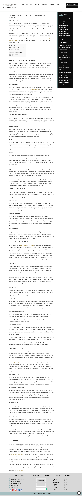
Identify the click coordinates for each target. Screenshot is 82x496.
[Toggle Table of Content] (23, 46)
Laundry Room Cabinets (64, 35)
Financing (51, 4)
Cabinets (28, 4)
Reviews (41, 485)
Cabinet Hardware (63, 20)
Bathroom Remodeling (64, 18)
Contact (40, 7)
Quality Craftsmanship (15, 49)
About (44, 4)
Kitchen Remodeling (64, 33)
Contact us (41, 480)
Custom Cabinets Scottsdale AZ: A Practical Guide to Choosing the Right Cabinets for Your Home (65, 55)
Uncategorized (62, 39)
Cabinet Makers (62, 21)
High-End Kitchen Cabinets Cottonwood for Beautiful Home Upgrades (65, 47)
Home (22, 4)
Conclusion (12, 55)
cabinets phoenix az (63, 25)
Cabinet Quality (62, 23)
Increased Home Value (15, 50)
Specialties (36, 4)
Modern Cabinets (63, 37)
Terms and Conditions (47, 493)
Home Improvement (64, 29)
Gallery (58, 4)
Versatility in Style (14, 54)
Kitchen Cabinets (63, 31)
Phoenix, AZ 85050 (15, 481)
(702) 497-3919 (73, 7)
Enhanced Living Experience (16, 52)
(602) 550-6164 (73, 4)
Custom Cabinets (20, 470)
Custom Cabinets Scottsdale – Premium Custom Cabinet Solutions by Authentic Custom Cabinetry (65, 66)
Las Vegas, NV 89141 (16, 483)
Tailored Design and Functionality (17, 47)
